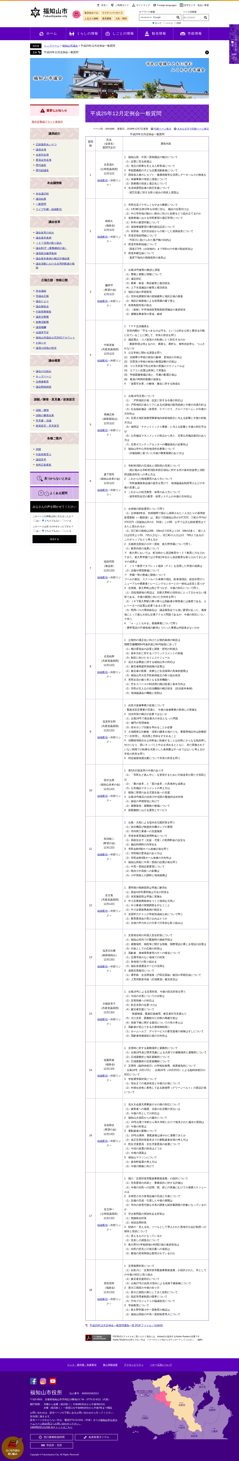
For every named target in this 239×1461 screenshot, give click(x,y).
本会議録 (41, 291)
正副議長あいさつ (46, 144)
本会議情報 (54, 183)
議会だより (42, 301)
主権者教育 (42, 381)
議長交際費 (42, 317)
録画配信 (102, 180)
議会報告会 (42, 306)
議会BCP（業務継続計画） (51, 248)
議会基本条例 (43, 237)
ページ (169, 23)
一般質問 (41, 204)
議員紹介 (54, 133)
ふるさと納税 (91, 18)
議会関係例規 (43, 387)
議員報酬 (41, 327)
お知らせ (41, 342)
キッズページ (43, 376)
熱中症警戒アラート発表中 (47, 121)
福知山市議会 (70, 45)
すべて (158, 23)
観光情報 (159, 33)
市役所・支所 (54, 1445)
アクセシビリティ (134, 1364)
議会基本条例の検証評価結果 (53, 258)
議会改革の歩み (45, 232)
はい (38, 520)
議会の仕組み (43, 371)
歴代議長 (41, 165)
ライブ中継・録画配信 (49, 209)
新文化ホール (91, 13)
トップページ (52, 45)
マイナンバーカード (112, 13)
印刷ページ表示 (162, 129)
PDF (179, 23)
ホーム (51, 33)
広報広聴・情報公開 (54, 280)
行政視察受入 (43, 454)
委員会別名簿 (43, 160)
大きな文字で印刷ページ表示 (193, 129)
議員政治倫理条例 (46, 253)
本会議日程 (42, 193)
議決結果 (41, 199)
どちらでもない (52, 520)
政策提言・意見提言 (47, 425)
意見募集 (106, 18)
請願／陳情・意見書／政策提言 (54, 399)
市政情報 (195, 33)
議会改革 (54, 221)
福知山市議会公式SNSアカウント (55, 337)
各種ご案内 (54, 438)
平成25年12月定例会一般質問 (61, 52)
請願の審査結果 (45, 415)
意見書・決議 (43, 420)
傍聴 (38, 449)
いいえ (68, 520)
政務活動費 (42, 322)
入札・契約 (121, 18)
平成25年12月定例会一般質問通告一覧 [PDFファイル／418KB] (126, 1325)
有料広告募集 (43, 464)
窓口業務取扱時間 (54, 1437)
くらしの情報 (87, 33)
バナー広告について (161, 1364)
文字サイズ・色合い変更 (196, 5)
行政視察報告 (43, 311)
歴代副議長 (42, 170)
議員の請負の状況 (46, 348)
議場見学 (41, 459)
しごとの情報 (123, 33)
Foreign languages (167, 5)
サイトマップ (143, 5)
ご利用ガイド (122, 5)
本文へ (104, 5)
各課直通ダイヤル (98, 1437)
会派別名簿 (42, 154)
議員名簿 (41, 149)
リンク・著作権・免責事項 (81, 1364)
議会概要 (54, 360)
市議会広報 (42, 296)
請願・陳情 (42, 410)
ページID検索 (190, 12)
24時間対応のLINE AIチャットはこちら (51, 1427)
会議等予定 (42, 332)
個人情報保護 (110, 1364)
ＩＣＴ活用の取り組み (49, 243)
